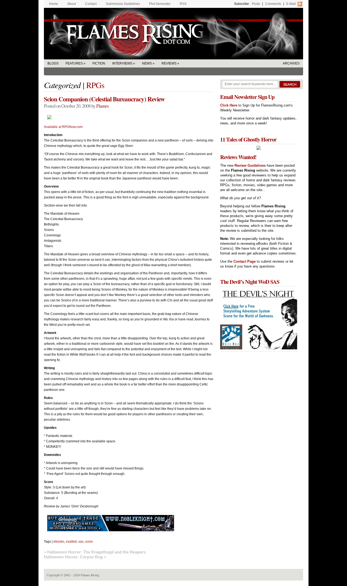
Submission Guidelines (123, 4)
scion (89, 541)
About (71, 4)
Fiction (98, 63)
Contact (91, 4)
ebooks (58, 541)
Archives (291, 63)
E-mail (291, 4)
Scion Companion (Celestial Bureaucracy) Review (104, 99)
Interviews (122, 63)
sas (80, 541)
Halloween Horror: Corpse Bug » (75, 557)
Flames (102, 105)
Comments (273, 4)
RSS (183, 4)
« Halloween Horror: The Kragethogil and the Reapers (95, 552)
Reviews (169, 63)
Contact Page (244, 261)
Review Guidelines (250, 165)
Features (74, 63)
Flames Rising (173, 33)
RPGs (95, 84)
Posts (256, 4)
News (147, 63)
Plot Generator (160, 4)
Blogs (53, 63)
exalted (71, 541)
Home (53, 4)
